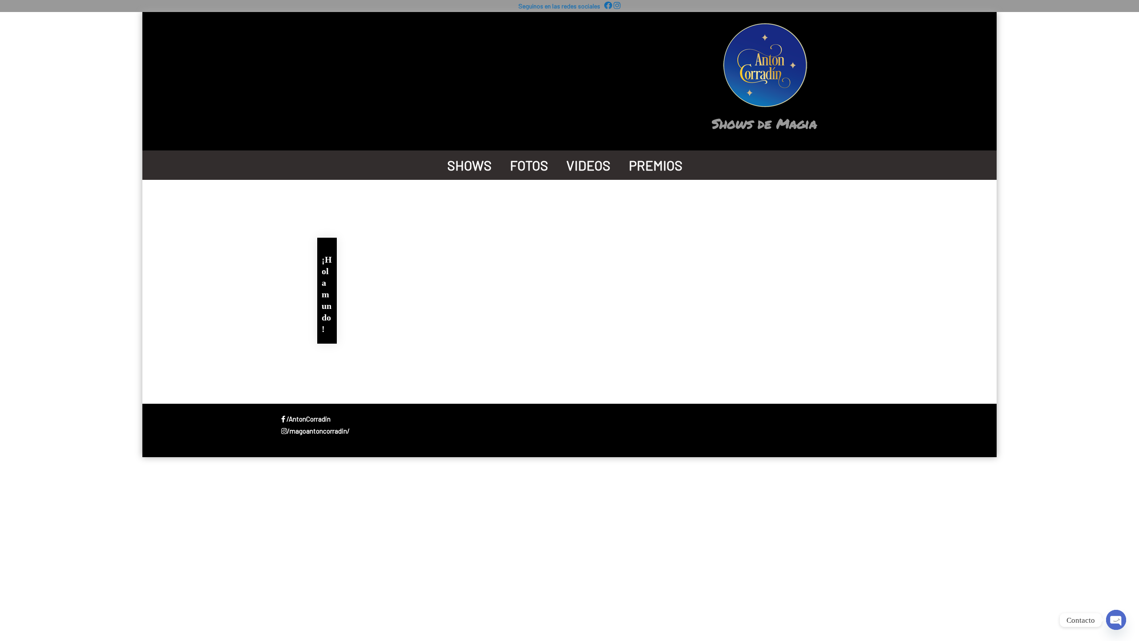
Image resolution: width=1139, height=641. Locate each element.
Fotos (529, 165)
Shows (469, 165)
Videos (588, 165)
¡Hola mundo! (327, 294)
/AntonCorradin (308, 419)
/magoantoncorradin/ (318, 431)
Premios (656, 165)
